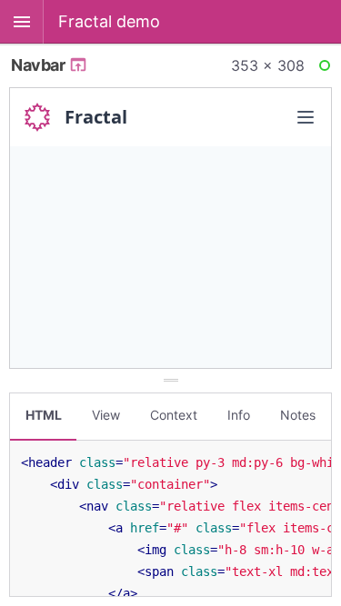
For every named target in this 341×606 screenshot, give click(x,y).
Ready (327, 69)
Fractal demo (109, 21)
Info (238, 414)
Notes (298, 414)
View (106, 414)
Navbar (39, 65)
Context (173, 414)
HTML (43, 414)
